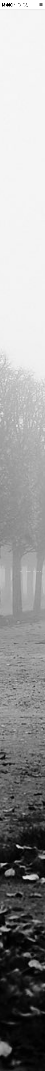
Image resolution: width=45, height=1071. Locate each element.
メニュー (41, 5)
